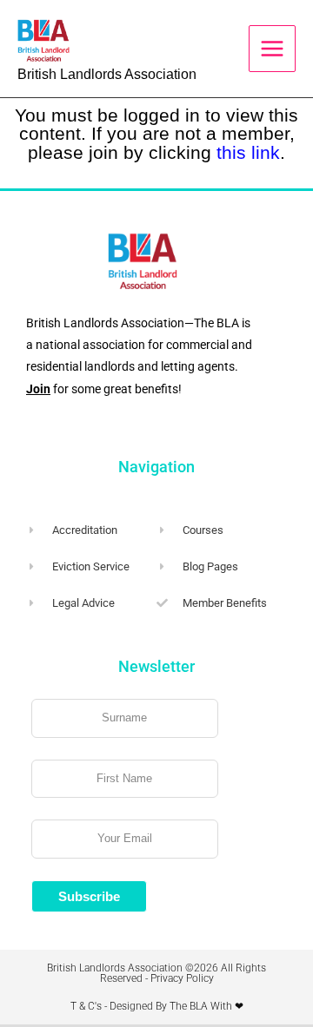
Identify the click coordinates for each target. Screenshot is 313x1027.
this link (248, 152)
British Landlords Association (106, 74)
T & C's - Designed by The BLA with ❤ (156, 1006)
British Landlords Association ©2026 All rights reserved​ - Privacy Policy (156, 973)
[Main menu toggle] (272, 48)
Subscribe (89, 896)
